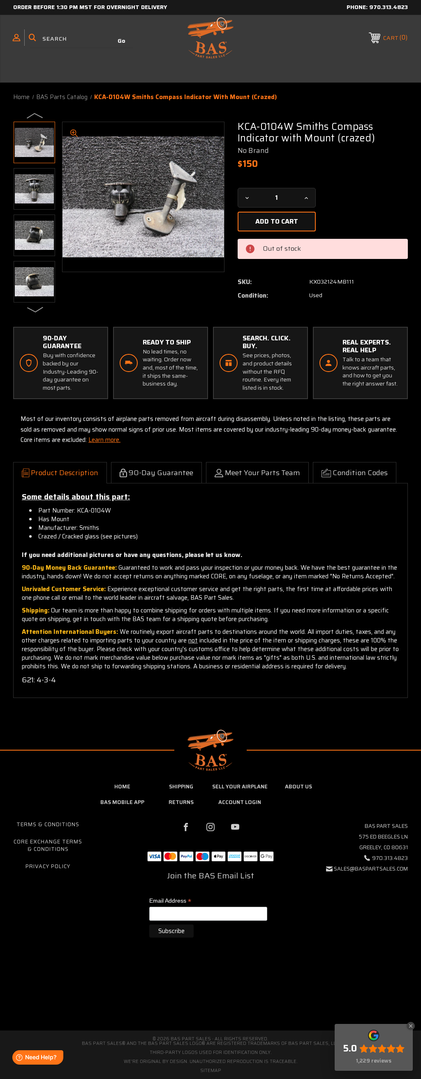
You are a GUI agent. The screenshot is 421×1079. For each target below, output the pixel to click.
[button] (210, 996)
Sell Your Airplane (240, 786)
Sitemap (210, 1070)
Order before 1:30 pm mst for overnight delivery (90, 7)
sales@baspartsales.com (371, 868)
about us (298, 786)
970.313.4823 (388, 7)
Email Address (170, 901)
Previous (35, 115)
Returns (181, 802)
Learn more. (104, 440)
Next (35, 309)
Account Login (239, 802)
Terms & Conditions (47, 824)
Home (122, 786)
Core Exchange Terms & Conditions (48, 845)
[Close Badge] (411, 1026)
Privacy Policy (47, 866)
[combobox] (81, 39)
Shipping (181, 786)
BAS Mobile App (122, 802)
